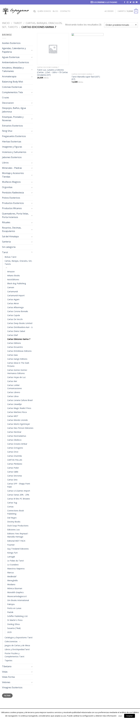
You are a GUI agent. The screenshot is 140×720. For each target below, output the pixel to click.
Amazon (11, 271)
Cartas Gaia (12, 355)
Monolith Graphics (15, 592)
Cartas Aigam (13, 299)
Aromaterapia (9, 76)
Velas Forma (8, 676)
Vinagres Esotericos (12, 687)
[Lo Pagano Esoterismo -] (15, 11)
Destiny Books (13, 521)
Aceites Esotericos (11, 43)
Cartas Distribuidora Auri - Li (20, 327)
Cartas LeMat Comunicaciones (14, 387)
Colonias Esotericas (12, 86)
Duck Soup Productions (17, 525)
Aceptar (129, 716)
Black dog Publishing (16, 283)
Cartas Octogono (15, 447)
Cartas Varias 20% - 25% (18, 494)
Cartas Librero (13, 392)
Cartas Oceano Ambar (17, 444)
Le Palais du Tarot (15, 560)
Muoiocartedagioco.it (17, 596)
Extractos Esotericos (12, 125)
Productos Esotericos (13, 203)
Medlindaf (11, 576)
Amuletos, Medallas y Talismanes (13, 69)
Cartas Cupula (13, 315)
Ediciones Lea (13, 529)
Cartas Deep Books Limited (19, 323)
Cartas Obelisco (14, 440)
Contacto (65, 11)
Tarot (17, 23)
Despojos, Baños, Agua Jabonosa (14, 110)
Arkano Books (13, 275)
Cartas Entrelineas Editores (19, 351)
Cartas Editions (14, 343)
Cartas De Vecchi (15, 319)
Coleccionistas (11, 641)
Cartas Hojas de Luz (16, 377)
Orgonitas (7, 187)
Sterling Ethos (13, 624)
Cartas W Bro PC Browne (18, 498)
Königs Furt (12, 552)
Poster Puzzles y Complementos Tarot (14, 655)
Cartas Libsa (12, 396)
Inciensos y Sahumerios (14, 152)
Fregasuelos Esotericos (14, 136)
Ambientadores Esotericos (15, 62)
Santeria (6, 241)
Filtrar (7, 695)
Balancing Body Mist (12, 81)
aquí (120, 716)
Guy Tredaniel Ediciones (18, 548)
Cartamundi (12, 291)
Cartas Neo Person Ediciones (20, 428)
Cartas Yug (12, 502)
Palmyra (10, 604)
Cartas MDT (12, 416)
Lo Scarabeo (13, 564)
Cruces (5, 97)
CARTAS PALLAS (14, 460)
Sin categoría (8, 246)
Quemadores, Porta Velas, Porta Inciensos (15, 215)
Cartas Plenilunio (14, 463)
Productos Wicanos (12, 208)
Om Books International (18, 600)
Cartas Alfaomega (15, 307)
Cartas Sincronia (14, 475)
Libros (5, 162)
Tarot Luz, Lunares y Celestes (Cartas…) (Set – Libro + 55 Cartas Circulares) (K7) (52, 72)
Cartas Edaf (12, 335)
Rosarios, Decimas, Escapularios (11, 229)
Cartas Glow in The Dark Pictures (18, 364)
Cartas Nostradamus (16, 436)
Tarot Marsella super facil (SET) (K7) (86, 78)
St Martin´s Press (15, 620)
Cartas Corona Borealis (17, 311)
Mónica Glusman (14, 588)
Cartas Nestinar (14, 432)
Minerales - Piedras (12, 167)
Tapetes (8, 660)
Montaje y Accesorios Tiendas (13, 175)
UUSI (9, 632)
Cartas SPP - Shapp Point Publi (18, 485)
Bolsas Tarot (10, 257)
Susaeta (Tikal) (14, 628)
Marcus (10, 572)
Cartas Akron (13, 303)
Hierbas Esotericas (11, 141)
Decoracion (8, 102)
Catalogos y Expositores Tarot (19, 637)
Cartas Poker (13, 467)
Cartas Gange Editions (17, 359)
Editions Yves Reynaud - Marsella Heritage (18, 535)
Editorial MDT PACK (16, 540)
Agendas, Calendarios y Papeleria (14, 50)
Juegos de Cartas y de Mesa (17, 645)
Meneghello (12, 580)
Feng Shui (7, 130)
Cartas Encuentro (15, 347)
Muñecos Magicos (11, 181)
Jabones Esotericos (12, 157)
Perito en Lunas (14, 608)
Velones (6, 682)
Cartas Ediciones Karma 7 (18, 339)
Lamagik (11, 556)
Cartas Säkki (12, 471)
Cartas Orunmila (14, 456)
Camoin (10, 287)
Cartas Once (12, 451)
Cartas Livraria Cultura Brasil (20, 400)
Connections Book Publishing (15, 512)
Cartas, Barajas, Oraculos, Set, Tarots (18, 262)
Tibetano (6, 666)
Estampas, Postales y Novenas (13, 118)
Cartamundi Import (16, 295)
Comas (10, 506)
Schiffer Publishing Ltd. (17, 616)
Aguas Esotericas (11, 57)
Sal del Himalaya (10, 236)
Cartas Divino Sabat (16, 331)
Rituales (6, 222)
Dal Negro (12, 517)
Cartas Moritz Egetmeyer (18, 424)
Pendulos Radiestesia (13, 192)
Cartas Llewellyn (14, 404)
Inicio (6, 23)
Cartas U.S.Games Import (18, 490)
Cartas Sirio (12, 479)
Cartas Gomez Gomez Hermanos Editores (17, 371)
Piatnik (10, 612)
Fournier (11, 544)
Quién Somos (44, 11)
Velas (5, 671)
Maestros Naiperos (16, 568)
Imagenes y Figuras (12, 146)
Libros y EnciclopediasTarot (17, 649)
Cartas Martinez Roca (17, 412)
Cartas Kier (12, 381)
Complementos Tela (12, 92)
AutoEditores (13, 279)
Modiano (11, 584)
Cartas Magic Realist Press (19, 408)
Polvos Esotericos (11, 197)
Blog (55, 11)
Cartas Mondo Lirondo (17, 420)
